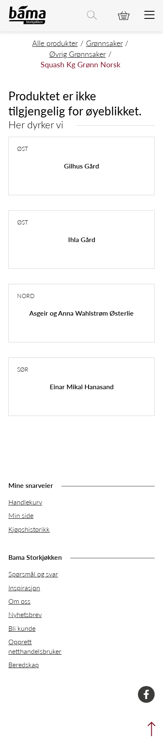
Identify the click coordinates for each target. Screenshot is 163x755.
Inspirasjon (24, 587)
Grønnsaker (104, 43)
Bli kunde (22, 628)
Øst (22, 148)
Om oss (19, 601)
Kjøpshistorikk (29, 529)
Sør (22, 369)
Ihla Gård (81, 239)
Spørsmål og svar (33, 574)
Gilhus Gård (81, 166)
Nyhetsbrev (25, 614)
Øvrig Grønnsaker (77, 53)
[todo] (149, 15)
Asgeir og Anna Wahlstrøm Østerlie (81, 313)
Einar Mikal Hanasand (82, 386)
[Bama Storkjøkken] (27, 22)
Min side (20, 515)
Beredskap (23, 664)
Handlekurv (25, 502)
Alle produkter (55, 43)
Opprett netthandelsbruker (34, 646)
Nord (26, 295)
